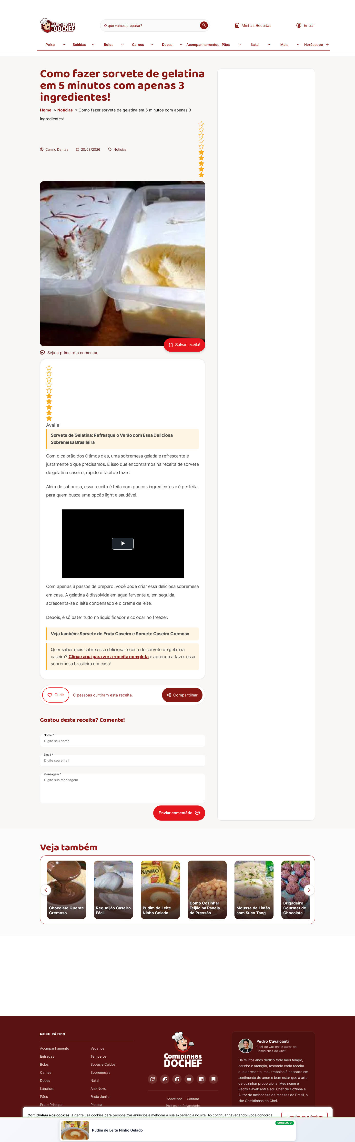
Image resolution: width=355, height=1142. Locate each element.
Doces (167, 44)
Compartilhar (185, 695)
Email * (48, 754)
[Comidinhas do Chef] (57, 31)
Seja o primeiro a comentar (72, 352)
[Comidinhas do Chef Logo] (183, 1050)
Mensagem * (52, 774)
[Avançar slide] (309, 889)
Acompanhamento (54, 1048)
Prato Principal (51, 1104)
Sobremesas (100, 1072)
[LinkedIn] (201, 1079)
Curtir (59, 695)
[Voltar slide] (45, 889)
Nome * (49, 735)
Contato (193, 1099)
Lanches (46, 1088)
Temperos (98, 1056)
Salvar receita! (187, 345)
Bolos (108, 44)
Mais (284, 44)
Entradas (47, 1056)
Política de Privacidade (183, 1106)
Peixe (50, 44)
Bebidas (79, 44)
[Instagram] (152, 1079)
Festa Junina (101, 1096)
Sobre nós (175, 1099)
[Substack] (213, 1079)
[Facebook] (164, 1079)
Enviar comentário (176, 813)
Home (45, 110)
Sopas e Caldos (103, 1064)
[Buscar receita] (204, 25)
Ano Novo (98, 1088)
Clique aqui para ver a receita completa (109, 656)
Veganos (97, 1048)
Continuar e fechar (304, 1117)
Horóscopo (313, 44)
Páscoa (96, 1104)
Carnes (138, 44)
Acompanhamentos (199, 44)
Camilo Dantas (56, 149)
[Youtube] (189, 1079)
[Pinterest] (177, 1079)
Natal (255, 44)
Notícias (65, 110)
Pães (226, 44)
